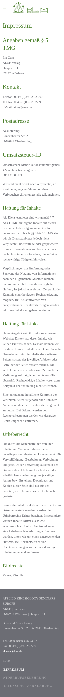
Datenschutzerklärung (27, 685)
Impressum (13, 669)
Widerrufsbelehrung (25, 677)
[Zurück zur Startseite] (32, 7)
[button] (4, 7)
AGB (6, 661)
